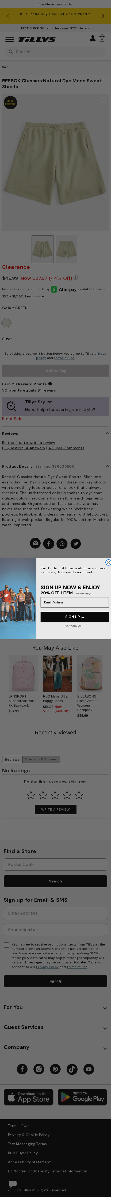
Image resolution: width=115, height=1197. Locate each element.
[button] (105, 597)
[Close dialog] (108, 562)
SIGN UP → (74, 616)
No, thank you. (73, 626)
